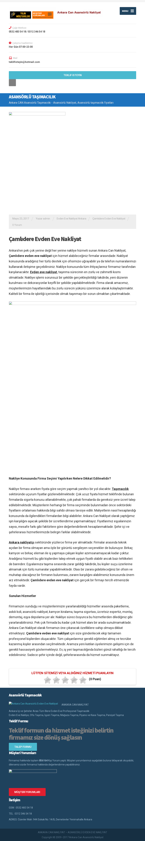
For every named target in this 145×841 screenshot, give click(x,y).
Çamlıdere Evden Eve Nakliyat (108, 218)
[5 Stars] (82, 680)
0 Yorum (17, 225)
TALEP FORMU (22, 746)
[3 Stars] (65, 680)
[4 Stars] (74, 680)
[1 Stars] (47, 680)
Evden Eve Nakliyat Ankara (71, 218)
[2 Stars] (56, 680)
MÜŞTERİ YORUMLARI (27, 792)
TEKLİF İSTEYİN (72, 75)
